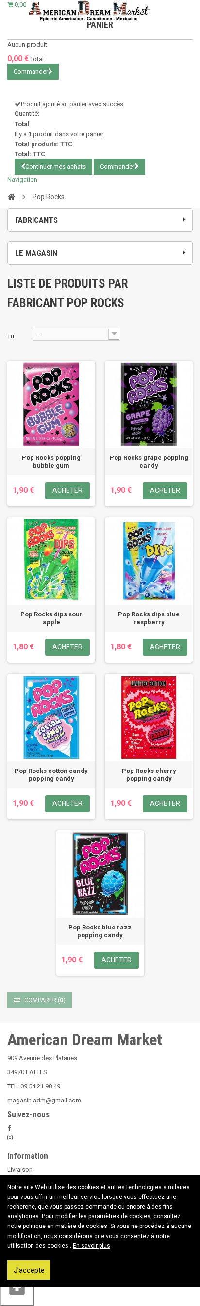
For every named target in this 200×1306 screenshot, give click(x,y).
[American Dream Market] (89, 11)
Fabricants (36, 220)
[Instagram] (10, 1137)
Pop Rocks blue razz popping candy (100, 931)
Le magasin (36, 253)
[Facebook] (9, 1128)
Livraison (20, 1169)
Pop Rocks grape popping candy (149, 461)
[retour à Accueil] (11, 196)
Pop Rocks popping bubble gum (51, 461)
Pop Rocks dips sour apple (51, 618)
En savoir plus (91, 1246)
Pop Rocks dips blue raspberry (149, 618)
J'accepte (29, 1270)
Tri (10, 336)
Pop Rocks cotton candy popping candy (51, 774)
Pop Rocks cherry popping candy (149, 774)
